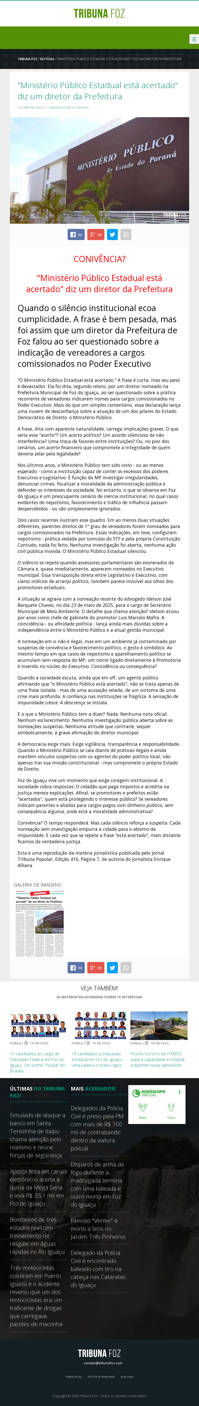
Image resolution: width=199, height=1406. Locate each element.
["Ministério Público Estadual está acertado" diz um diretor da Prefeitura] (40, 923)
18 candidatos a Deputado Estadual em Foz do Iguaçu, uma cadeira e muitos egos (97, 1059)
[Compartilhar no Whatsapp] (125, 234)
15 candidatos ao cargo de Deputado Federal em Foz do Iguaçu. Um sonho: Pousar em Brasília (37, 1062)
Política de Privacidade (101, 1376)
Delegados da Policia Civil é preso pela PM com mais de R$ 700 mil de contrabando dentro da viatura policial (97, 1128)
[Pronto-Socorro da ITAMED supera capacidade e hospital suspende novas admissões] (159, 1025)
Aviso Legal (127, 1376)
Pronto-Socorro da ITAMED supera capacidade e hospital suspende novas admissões (157, 1059)
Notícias (47, 59)
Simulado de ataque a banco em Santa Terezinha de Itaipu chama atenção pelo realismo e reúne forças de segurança (38, 1135)
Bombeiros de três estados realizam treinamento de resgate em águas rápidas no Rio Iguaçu (37, 1235)
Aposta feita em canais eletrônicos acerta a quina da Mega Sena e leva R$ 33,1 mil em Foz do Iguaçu (38, 1187)
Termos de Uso (73, 1376)
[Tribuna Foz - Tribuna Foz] (99, 13)
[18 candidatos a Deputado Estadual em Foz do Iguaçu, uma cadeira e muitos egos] (100, 1025)
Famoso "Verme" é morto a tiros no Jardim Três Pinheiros (98, 1229)
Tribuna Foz (28, 59)
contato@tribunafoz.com (103, 1363)
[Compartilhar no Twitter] (112, 234)
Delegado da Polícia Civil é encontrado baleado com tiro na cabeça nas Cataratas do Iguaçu (98, 1269)
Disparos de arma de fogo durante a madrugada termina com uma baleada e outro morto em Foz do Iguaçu (97, 1184)
